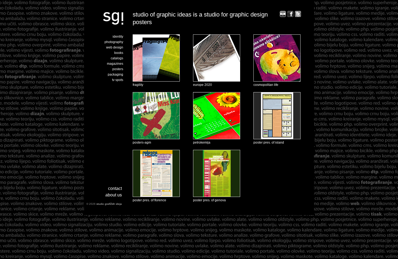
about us (113, 195)
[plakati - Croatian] (283, 16)
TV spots (117, 80)
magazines (115, 64)
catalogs (117, 58)
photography (114, 42)
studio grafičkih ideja (109, 203)
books (118, 53)
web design (114, 47)
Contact (115, 188)
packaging (115, 74)
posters (117, 69)
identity (118, 36)
